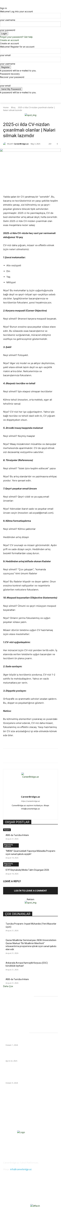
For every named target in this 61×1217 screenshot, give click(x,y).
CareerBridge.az (21, 144)
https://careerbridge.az (30, 801)
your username (7, 20)
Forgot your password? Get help (16, 37)
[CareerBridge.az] (5, 143)
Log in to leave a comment (30, 890)
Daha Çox (8, 986)
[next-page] (6, 876)
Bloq (13, 107)
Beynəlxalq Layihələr (8, 845)
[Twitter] (23, 756)
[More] (52, 756)
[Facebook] (16, 756)
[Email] (45, 756)
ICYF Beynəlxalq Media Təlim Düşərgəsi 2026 (27, 870)
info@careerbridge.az (21, 1169)
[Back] (1, 5)
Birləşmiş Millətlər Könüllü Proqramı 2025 (25, 1041)
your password (7, 30)
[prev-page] (4, 876)
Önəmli (24, 118)
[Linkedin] (38, 756)
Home (6, 107)
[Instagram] (25, 813)
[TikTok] (36, 813)
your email (5, 55)
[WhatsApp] (30, 756)
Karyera (7, 830)
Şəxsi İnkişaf (14, 118)
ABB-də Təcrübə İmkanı (17, 835)
